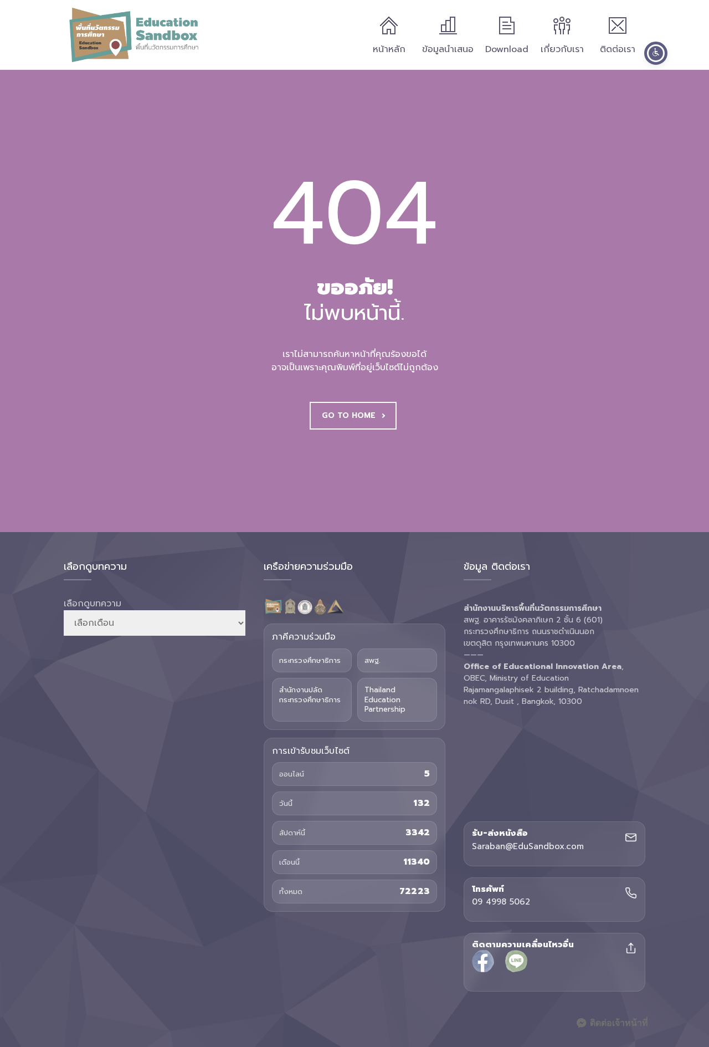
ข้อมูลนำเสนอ (448, 49)
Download (506, 49)
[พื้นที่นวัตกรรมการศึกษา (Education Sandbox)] (133, 35)
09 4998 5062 (501, 902)
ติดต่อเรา (617, 49)
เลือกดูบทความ (92, 603)
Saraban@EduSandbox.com (528, 847)
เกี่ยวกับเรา (562, 49)
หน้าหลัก (389, 49)
